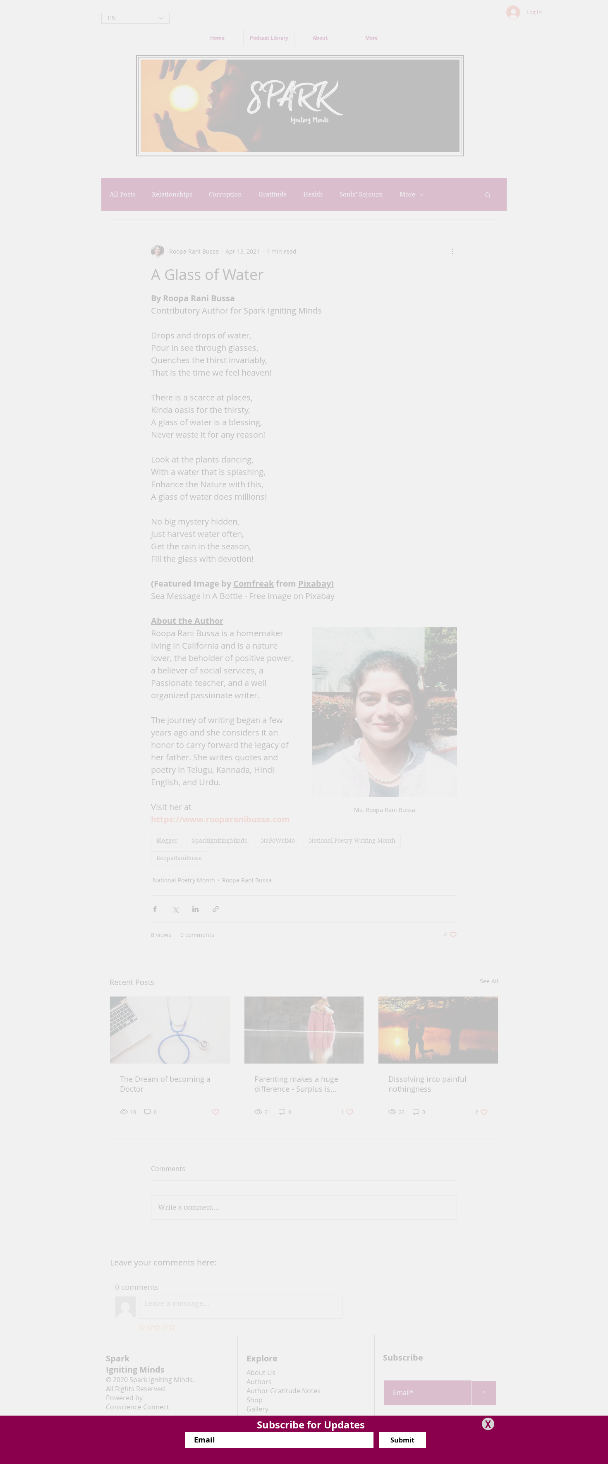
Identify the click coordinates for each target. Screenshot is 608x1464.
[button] (488, 1424)
